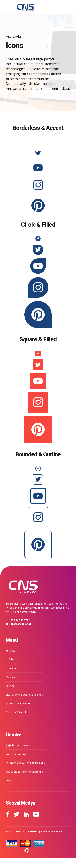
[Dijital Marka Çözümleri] (17, 850)
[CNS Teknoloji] (23, 585)
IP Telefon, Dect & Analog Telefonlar (26, 762)
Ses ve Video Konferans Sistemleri (25, 771)
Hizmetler (11, 668)
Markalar (11, 677)
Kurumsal (11, 650)
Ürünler (10, 659)
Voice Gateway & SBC (18, 754)
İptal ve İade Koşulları (18, 703)
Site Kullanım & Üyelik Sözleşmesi (24, 694)
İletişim (10, 686)
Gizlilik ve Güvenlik (16, 712)
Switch (9, 780)
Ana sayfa (13, 36)
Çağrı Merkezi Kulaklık (18, 745)
